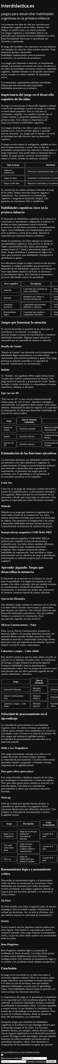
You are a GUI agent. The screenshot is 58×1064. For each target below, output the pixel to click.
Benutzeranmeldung (11, 1058)
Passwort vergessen (36, 1061)
